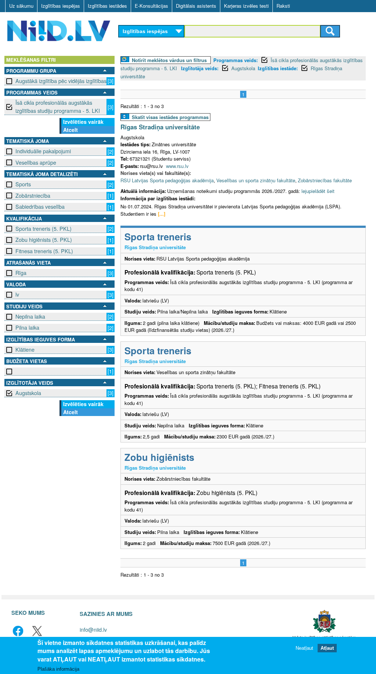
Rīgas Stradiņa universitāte (160, 126)
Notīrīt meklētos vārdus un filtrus (169, 60)
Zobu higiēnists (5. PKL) (43, 239)
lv (17, 294)
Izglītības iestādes (107, 5)
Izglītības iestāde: (278, 68)
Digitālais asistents (196, 5)
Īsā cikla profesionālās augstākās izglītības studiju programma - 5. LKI (57, 106)
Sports (23, 184)
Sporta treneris (157, 236)
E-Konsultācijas (151, 5)
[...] (161, 213)
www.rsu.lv (177, 165)
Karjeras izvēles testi (246, 5)
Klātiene (25, 349)
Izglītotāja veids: (199, 68)
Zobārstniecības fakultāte (325, 180)
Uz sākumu (21, 5)
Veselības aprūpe (35, 162)
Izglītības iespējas (60, 5)
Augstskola (28, 393)
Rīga (20, 272)
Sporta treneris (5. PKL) (43, 228)
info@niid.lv (93, 629)
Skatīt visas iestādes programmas (170, 117)
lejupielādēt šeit (318, 190)
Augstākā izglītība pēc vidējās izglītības (60, 81)
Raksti (283, 5)
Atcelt (70, 129)
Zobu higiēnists (159, 457)
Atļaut (327, 648)
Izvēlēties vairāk (83, 121)
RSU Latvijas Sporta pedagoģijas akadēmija (167, 180)
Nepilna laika (30, 316)
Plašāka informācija (58, 669)
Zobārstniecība (32, 195)
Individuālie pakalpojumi (43, 151)
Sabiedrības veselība (40, 206)
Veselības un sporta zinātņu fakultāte (255, 180)
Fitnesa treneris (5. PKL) (44, 251)
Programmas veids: (235, 60)
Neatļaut (304, 648)
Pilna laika (27, 327)
